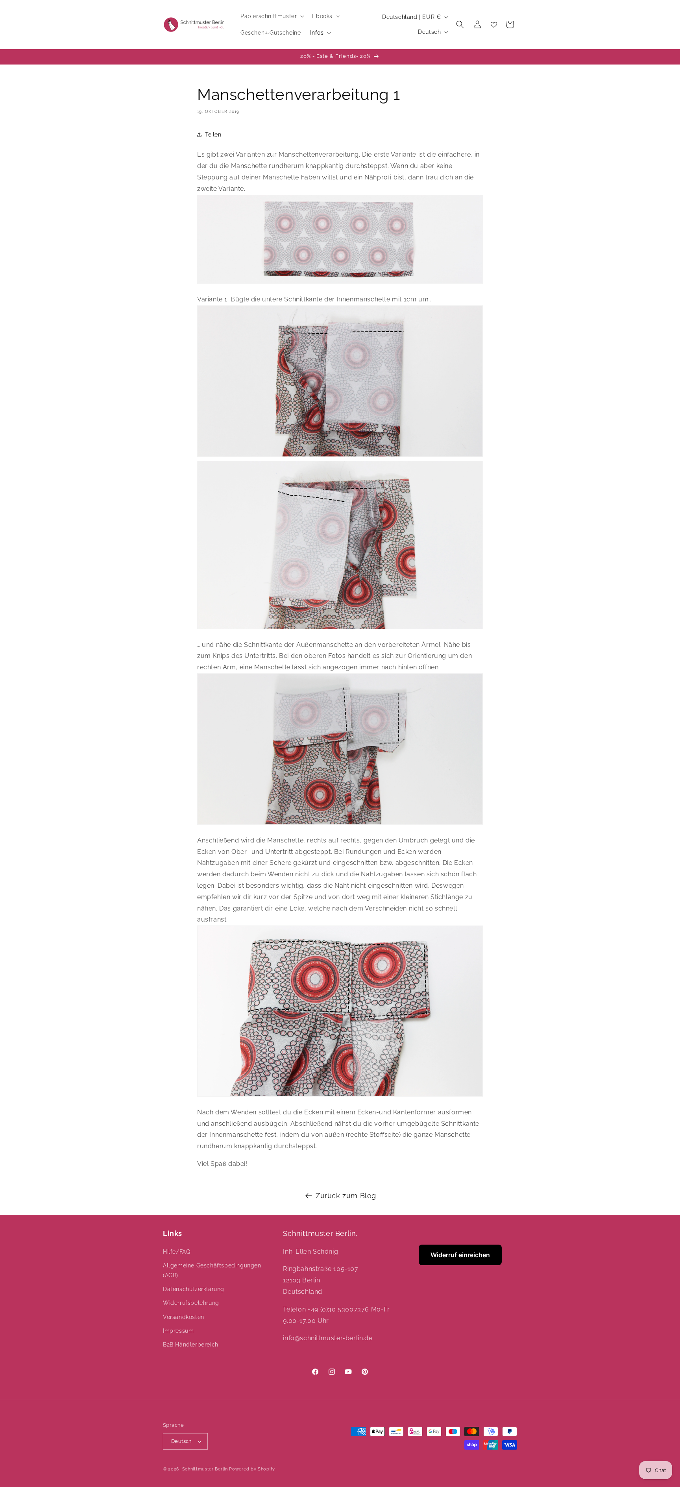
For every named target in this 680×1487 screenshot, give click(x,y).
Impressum (178, 1331)
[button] (271, 16)
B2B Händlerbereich (190, 1344)
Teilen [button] (213, 134)
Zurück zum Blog (346, 1195)
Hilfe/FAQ (176, 1252)
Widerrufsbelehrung (191, 1303)
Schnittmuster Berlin (205, 1469)
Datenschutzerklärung (193, 1289)
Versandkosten (183, 1317)
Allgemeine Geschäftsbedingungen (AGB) (212, 1270)
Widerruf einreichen (460, 1255)
